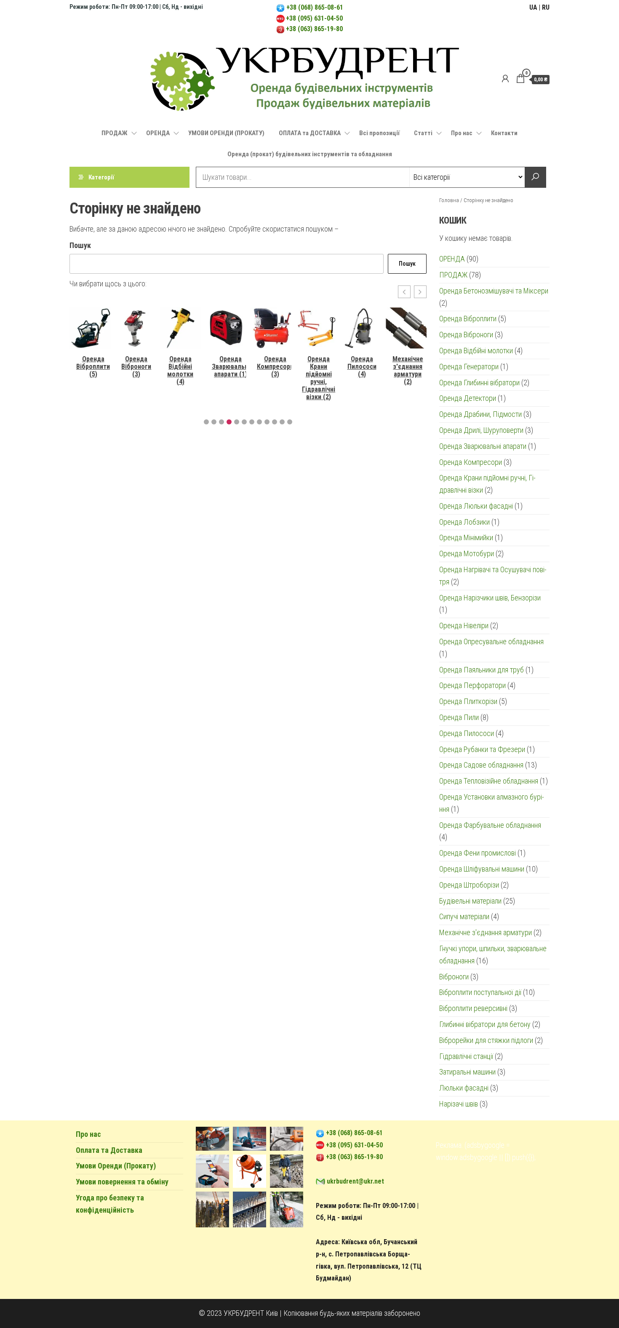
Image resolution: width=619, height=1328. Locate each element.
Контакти (504, 133)
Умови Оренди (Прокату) (116, 1165)
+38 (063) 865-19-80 (314, 29)
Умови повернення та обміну (122, 1181)
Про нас (461, 133)
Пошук (80, 245)
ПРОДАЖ (114, 133)
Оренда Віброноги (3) (136, 366)
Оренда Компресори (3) (275, 366)
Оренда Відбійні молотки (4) (180, 370)
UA (533, 7)
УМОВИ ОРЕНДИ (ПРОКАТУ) (226, 133)
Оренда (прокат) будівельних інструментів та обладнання (309, 154)
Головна (449, 200)
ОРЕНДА (158, 133)
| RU (544, 7)
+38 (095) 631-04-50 (314, 18)
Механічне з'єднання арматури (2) (407, 370)
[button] (404, 291)
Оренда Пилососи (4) (361, 366)
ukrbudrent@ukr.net (355, 1181)
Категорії (101, 177)
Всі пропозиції (379, 133)
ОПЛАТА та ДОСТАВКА (310, 133)
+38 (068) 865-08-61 (314, 7)
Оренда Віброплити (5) (93, 366)
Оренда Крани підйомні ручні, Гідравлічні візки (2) (318, 378)
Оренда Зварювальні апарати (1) (231, 366)
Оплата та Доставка (109, 1150)
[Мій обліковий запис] (505, 78)
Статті (423, 133)
